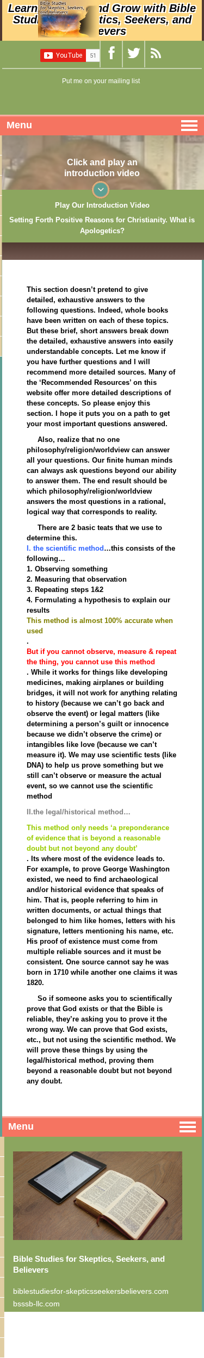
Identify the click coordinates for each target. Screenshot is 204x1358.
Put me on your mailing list (101, 81)
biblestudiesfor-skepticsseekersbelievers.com (91, 1291)
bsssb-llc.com (36, 1303)
